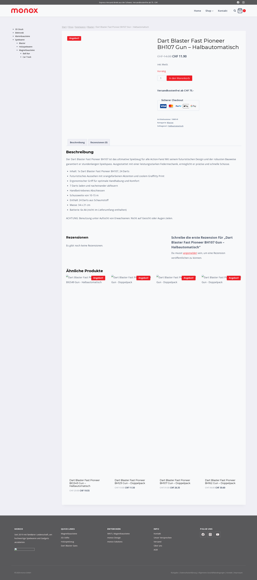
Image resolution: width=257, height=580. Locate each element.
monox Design (114, 537)
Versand (157, 541)
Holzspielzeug (67, 541)
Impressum (238, 573)
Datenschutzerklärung (188, 573)
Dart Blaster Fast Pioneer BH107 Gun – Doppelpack (175, 482)
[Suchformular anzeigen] (233, 11)
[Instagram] (243, 2)
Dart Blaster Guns (69, 545)
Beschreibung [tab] (77, 142)
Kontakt (222, 10)
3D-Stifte (65, 537)
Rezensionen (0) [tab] (98, 142)
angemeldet (190, 253)
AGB (156, 549)
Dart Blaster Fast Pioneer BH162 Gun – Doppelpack (220, 482)
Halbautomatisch (175, 126)
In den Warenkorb (179, 78)
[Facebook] (238, 2)
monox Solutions (114, 541)
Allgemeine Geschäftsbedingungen (211, 573)
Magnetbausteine (69, 533)
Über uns (158, 545)
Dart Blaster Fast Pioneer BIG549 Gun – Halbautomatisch (84, 483)
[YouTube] (218, 534)
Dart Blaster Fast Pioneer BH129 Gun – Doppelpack (130, 482)
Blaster (170, 123)
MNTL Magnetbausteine (118, 533)
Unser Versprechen (163, 537)
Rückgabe (174, 573)
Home (197, 10)
